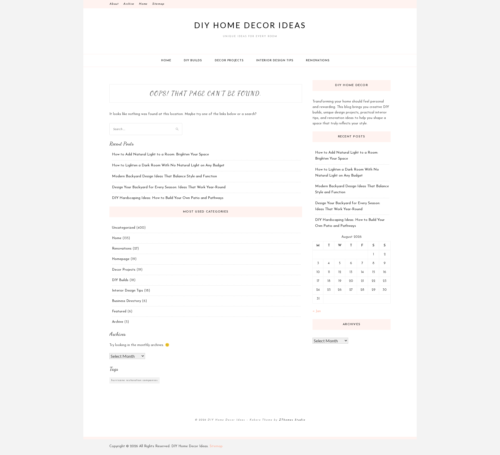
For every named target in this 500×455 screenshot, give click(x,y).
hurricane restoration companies (134, 380)
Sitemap (158, 4)
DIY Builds (193, 60)
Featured (119, 311)
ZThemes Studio (292, 419)
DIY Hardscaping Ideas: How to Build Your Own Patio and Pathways (167, 198)
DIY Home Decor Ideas (250, 25)
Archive (128, 4)
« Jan (316, 311)
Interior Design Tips (274, 60)
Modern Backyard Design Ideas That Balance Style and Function (164, 176)
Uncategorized (123, 227)
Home (143, 4)
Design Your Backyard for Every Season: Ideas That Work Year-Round (169, 187)
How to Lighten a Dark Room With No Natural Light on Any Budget (168, 165)
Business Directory (126, 301)
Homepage (120, 259)
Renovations (317, 60)
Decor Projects (229, 60)
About (113, 4)
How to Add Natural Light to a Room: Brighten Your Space (160, 154)
